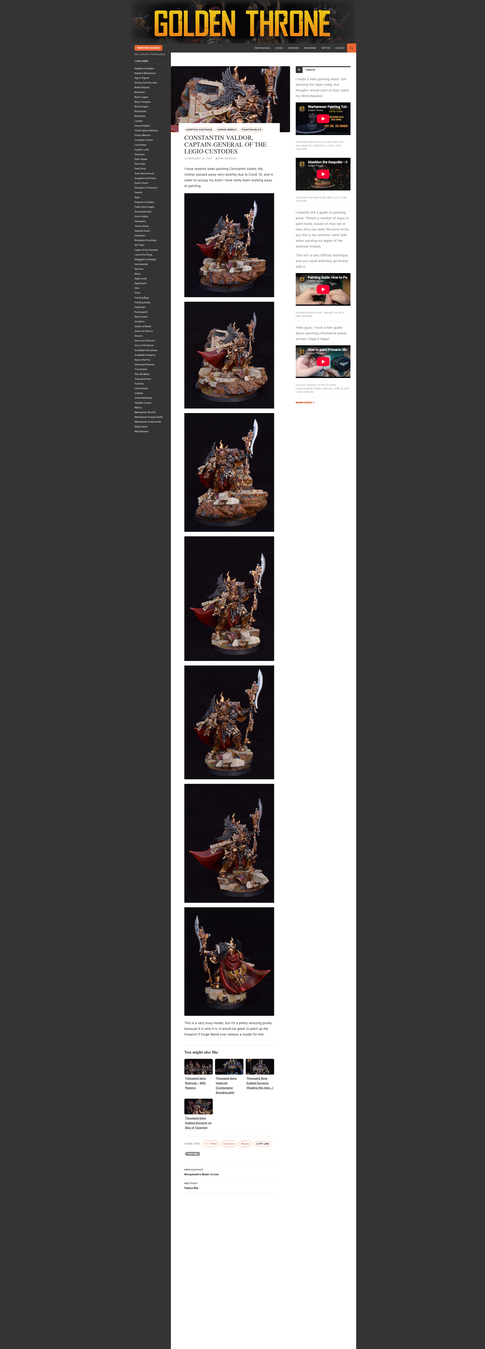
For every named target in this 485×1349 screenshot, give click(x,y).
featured (193, 1154)
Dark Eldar (140, 163)
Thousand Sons (143, 378)
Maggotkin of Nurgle (145, 259)
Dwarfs (138, 192)
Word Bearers (142, 431)
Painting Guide (142, 302)
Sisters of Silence (144, 331)
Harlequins (140, 221)
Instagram (310, 48)
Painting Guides (148, 47)
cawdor (138, 120)
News (138, 273)
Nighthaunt (140, 283)
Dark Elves (140, 168)
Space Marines (142, 359)
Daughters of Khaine (145, 178)
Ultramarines (141, 388)
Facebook (293, 48)
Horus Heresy (227, 129)
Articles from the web (146, 82)
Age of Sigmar (142, 77)
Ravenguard (141, 311)
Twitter (325, 48)
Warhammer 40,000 (145, 412)
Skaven (139, 335)
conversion (140, 144)
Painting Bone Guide (309, 312)
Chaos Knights (142, 125)
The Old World (142, 374)
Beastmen (140, 92)
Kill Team (139, 245)
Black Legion (141, 97)
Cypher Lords (142, 149)
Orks (137, 288)
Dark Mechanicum (144, 173)
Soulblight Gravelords (146, 350)
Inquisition (140, 235)
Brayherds (140, 116)
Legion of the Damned (146, 249)
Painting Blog (262, 48)
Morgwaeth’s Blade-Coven (201, 1172)
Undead (139, 393)
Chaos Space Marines (146, 130)
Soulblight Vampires (145, 355)
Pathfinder (140, 307)
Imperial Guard (142, 230)
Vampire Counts (143, 402)
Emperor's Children (144, 202)
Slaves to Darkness (145, 340)
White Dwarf (141, 426)
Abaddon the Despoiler (311, 197)
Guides (279, 48)
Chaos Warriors (142, 135)
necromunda (141, 264)
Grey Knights (141, 216)
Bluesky (340, 48)
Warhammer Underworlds (148, 421)
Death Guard (141, 182)
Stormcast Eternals (144, 364)
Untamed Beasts (143, 397)
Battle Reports (142, 87)
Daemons (140, 154)
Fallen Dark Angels (144, 206)
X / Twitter (211, 1143)
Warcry (138, 407)
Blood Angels (141, 106)
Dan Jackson (227, 158)
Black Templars (143, 101)
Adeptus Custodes (199, 129)
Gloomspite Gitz (143, 211)
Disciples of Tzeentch (146, 187)
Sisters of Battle (143, 326)
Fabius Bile (191, 1186)
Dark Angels (141, 159)
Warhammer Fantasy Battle (149, 417)
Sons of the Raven (144, 345)
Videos (310, 70)
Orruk (137, 292)
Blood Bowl (140, 111)
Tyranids (139, 383)
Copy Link (262, 1143)
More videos (305, 402)
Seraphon (140, 321)
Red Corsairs (141, 316)
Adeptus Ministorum (145, 73)
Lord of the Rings (143, 254)
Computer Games (144, 139)
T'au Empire (141, 369)
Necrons (139, 268)
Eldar (137, 197)
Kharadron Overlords (145, 240)
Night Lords (141, 278)
